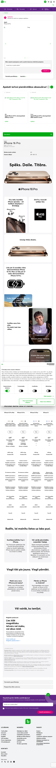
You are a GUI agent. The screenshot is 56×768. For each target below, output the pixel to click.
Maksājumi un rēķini (22, 731)
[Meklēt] (53, 5)
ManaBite (51, 2)
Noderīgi (20, 727)
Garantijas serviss (21, 738)
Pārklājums (39, 732)
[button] (46, 1)
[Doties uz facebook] (2, 761)
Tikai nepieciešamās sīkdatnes (28, 401)
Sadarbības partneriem (23, 734)
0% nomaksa (4, 738)
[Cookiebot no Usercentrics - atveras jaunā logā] (48, 364)
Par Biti (39, 727)
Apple (5, 22)
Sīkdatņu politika (41, 738)
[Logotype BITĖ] (3, 2)
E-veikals (3, 734)
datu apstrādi (35, 708)
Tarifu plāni (4, 731)
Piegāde (3, 736)
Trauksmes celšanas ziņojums (44, 736)
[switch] (21, 391)
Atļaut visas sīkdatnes (45, 401)
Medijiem (38, 734)
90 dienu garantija (22, 743)
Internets (3, 732)
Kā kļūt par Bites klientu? (23, 736)
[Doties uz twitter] (5, 761)
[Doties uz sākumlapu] (28, 721)
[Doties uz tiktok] (14, 761)
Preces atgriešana (6, 740)
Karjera (38, 731)
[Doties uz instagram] (8, 761)
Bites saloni (4, 754)
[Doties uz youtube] (11, 761)
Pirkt (10, 432)
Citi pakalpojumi (5, 742)
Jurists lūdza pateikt (22, 732)
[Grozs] (48, 2)
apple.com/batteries (18, 656)
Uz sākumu (5, 727)
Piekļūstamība (21, 740)
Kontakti (4, 748)
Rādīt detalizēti (48, 396)
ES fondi (19, 742)
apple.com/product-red (9, 659)
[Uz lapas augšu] (48, 694)
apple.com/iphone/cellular (28, 666)
